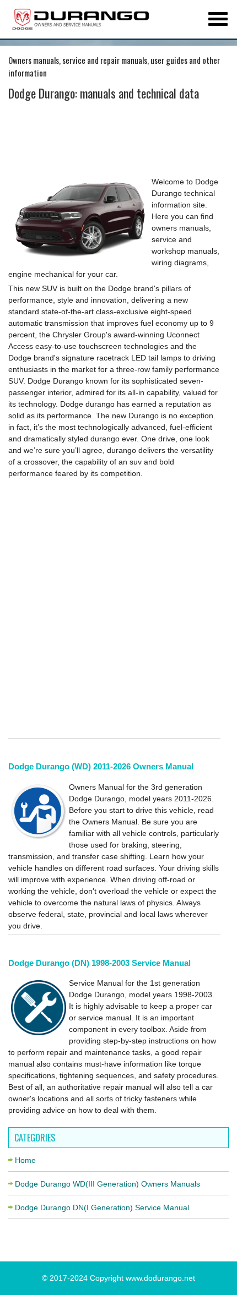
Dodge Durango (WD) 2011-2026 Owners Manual (100, 766)
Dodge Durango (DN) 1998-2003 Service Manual (99, 963)
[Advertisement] (114, 140)
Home (25, 1160)
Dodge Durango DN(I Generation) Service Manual (102, 1207)
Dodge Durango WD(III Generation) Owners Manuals (107, 1183)
